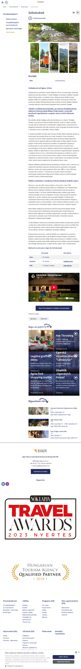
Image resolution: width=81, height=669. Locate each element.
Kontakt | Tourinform (60, 632)
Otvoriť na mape (33, 314)
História (25, 645)
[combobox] (76, 652)
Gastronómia (46, 608)
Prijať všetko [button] (63, 657)
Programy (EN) (48, 601)
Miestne (44, 617)
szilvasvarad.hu (60, 81)
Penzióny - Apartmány (10, 640)
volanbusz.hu (68, 261)
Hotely (5, 636)
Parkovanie (46, 631)
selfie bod (44, 319)
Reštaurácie (65, 608)
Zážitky (26, 601)
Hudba (44, 610)
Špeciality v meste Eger (14, 29)
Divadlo (44, 612)
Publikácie (26, 636)
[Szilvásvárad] (54, 32)
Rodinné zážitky (28, 612)
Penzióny (6, 638)
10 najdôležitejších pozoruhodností (12, 23)
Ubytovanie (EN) (10, 631)
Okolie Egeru (24, 7)
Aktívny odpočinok (28, 610)
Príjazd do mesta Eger (30, 643)
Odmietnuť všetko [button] (63, 662)
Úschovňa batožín (28, 638)
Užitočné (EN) (28, 631)
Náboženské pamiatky (30, 615)
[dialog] (40, 659)
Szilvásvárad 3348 (39, 18)
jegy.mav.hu (68, 265)
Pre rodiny (45, 605)
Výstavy (44, 615)
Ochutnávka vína (67, 610)
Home (4, 7)
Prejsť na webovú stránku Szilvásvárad (54, 308)
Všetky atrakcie (11, 19)
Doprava (25, 640)
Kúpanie (25, 605)
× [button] (79, 652)
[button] (28, 666)
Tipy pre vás (26, 622)
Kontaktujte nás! (40, 472)
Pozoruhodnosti (13, 7)
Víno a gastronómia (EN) (70, 602)
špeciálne (33, 319)
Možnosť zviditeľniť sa (30, 648)
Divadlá (25, 608)
